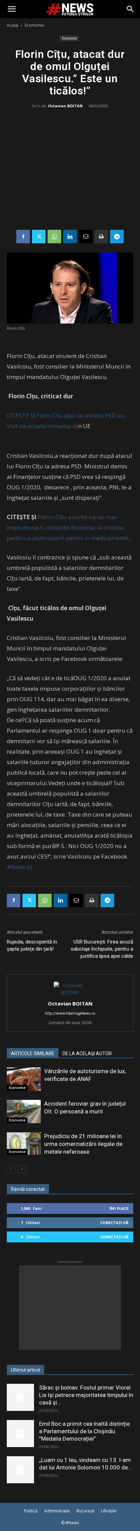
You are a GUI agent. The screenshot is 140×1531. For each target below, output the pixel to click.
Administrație (57, 1511)
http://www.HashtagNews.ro (70, 1013)
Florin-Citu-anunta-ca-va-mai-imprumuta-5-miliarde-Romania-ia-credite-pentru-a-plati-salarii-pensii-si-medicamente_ (68, 527)
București (85, 1511)
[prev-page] (11, 1169)
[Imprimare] (101, 236)
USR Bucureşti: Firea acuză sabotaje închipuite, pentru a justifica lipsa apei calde (102, 949)
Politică (31, 1511)
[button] (11, 9)
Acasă (12, 25)
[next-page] (22, 1169)
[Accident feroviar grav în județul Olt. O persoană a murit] (24, 1111)
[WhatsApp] (54, 236)
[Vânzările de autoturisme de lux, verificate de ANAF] (24, 1079)
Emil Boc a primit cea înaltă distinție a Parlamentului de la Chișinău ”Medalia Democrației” (84, 1431)
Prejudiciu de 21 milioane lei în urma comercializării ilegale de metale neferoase (83, 1144)
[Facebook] (23, 236)
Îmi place (118, 1208)
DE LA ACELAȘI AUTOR (87, 1053)
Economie (34, 25)
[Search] (130, 9)
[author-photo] (70, 992)
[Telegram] (117, 236)
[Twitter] (39, 236)
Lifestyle (109, 1511)
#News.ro (20, 867)
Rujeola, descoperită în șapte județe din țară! (32, 945)
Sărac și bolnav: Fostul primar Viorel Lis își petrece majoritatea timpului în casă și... (86, 1395)
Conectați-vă (114, 1222)
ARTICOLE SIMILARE (32, 1053)
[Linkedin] (70, 236)
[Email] (85, 236)
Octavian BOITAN (65, 105)
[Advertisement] (70, 170)
